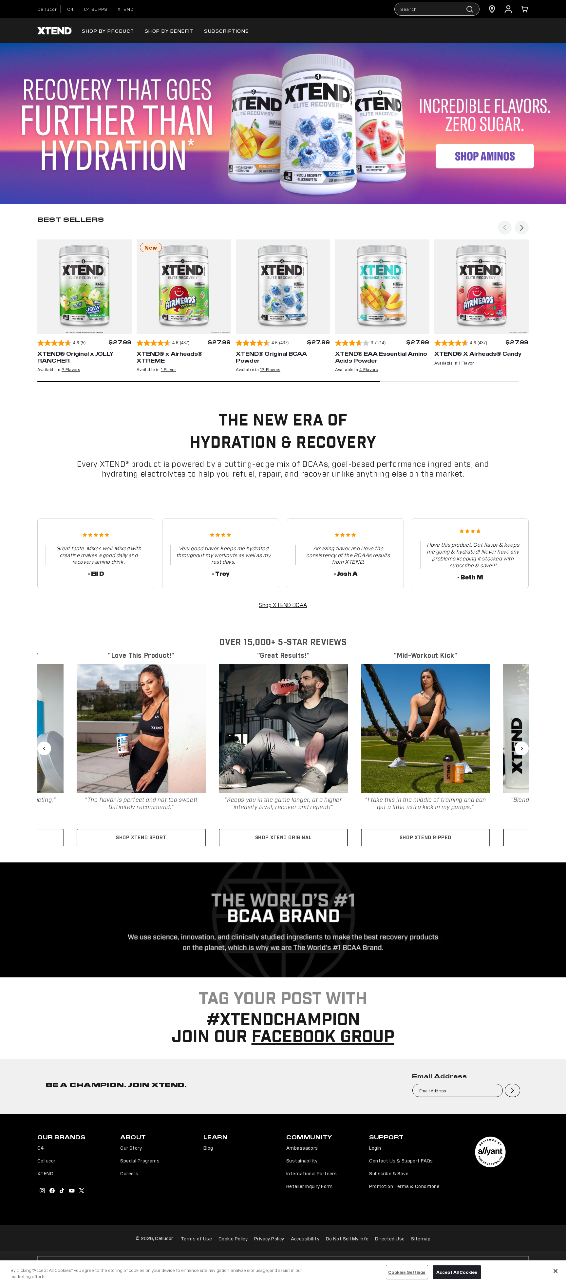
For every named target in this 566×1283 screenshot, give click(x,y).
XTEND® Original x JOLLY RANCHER (75, 357)
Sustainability (302, 1160)
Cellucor (47, 9)
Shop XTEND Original (283, 837)
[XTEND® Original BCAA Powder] (283, 286)
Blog (208, 1148)
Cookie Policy (233, 1238)
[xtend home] (54, 31)
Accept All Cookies (456, 1272)
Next (522, 748)
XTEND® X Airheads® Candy (477, 353)
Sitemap (420, 1238)
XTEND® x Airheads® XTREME (169, 357)
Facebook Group (323, 1037)
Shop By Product (108, 31)
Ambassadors (302, 1148)
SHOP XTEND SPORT (141, 837)
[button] (525, 9)
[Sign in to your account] (508, 9)
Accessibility (305, 1238)
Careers (129, 1173)
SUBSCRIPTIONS (226, 31)
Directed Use (390, 1238)
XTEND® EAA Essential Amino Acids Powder (381, 357)
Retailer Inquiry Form (309, 1186)
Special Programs (140, 1160)
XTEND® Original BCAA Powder (271, 357)
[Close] (555, 1271)
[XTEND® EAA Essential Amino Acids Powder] (382, 286)
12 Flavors (270, 369)
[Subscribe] (512, 1090)
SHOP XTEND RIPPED (425, 837)
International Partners (311, 1173)
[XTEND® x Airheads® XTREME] (184, 286)
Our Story (131, 1148)
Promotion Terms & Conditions (404, 1186)
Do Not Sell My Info (347, 1238)
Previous (44, 748)
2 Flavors (71, 369)
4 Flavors (368, 369)
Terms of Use (196, 1238)
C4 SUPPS (95, 9)
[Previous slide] (505, 228)
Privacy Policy (269, 1238)
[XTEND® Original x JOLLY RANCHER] (84, 286)
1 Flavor (168, 369)
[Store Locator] (492, 9)
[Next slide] (522, 228)
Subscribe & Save (388, 1173)
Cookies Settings (406, 1272)
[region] (283, 1271)
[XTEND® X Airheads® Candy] (481, 286)
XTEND (126, 9)
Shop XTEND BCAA (283, 604)
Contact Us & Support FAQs (401, 1160)
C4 (70, 9)
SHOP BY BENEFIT (169, 31)
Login (375, 1148)
